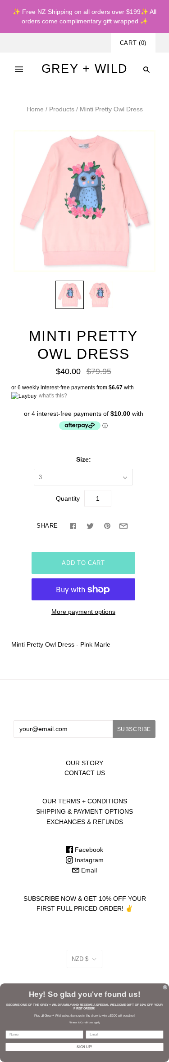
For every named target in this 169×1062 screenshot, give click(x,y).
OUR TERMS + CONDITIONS (84, 801)
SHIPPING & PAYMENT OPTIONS (84, 811)
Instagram (88, 860)
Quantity (68, 498)
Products (61, 109)
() (133, 43)
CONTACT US (84, 772)
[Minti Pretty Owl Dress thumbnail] (69, 295)
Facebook (88, 849)
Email (88, 870)
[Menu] (19, 69)
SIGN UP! (84, 1047)
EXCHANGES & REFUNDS (84, 821)
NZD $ (80, 959)
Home (35, 109)
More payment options (83, 611)
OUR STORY (84, 763)
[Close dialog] (165, 987)
